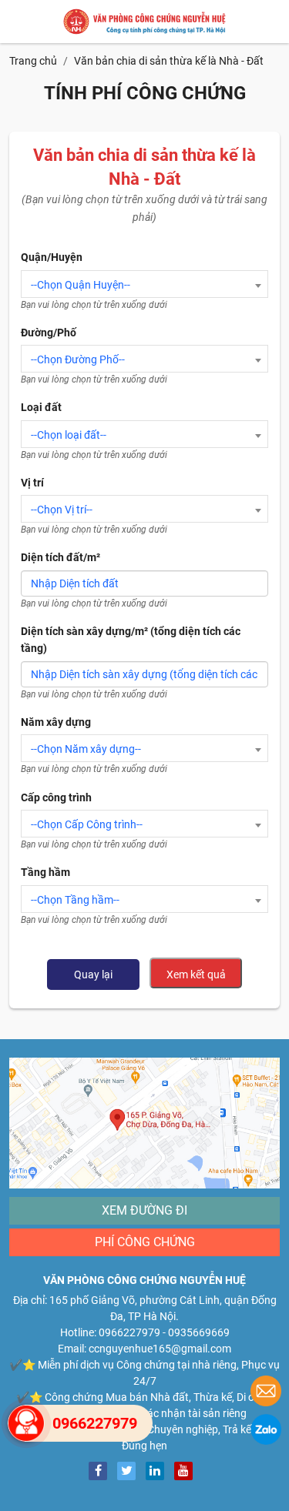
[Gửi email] (265, 1393)
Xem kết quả (196, 974)
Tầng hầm (45, 872)
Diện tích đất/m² (60, 557)
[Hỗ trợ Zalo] (265, 1431)
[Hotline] (26, 1423)
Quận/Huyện (51, 257)
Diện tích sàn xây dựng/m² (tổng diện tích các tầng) (130, 639)
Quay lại (93, 974)
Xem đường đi (144, 1210)
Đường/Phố (48, 332)
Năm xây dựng (56, 722)
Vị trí (32, 482)
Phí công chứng (145, 1242)
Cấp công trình (56, 797)
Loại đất (41, 407)
